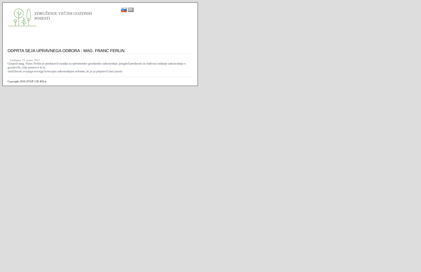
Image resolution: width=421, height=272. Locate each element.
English (131, 10)
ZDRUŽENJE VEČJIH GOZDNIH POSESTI (23, 17)
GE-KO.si (40, 81)
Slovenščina (124, 10)
